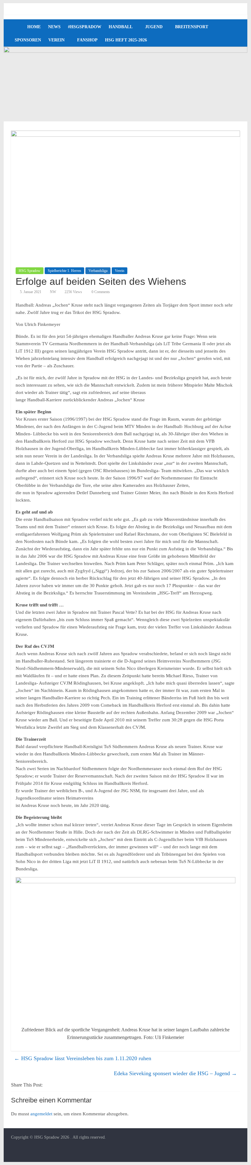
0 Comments (100, 292)
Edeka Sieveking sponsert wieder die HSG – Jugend (175, 1073)
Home (34, 27)
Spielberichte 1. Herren (64, 271)
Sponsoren (28, 40)
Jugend (154, 27)
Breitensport (191, 27)
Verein (56, 40)
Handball (121, 27)
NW (53, 292)
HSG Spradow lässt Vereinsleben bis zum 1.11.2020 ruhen (82, 1058)
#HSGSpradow (84, 27)
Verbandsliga (97, 271)
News (54, 27)
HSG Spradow (29, 271)
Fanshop (87, 40)
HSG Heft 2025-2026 (126, 40)
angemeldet (41, 1113)
